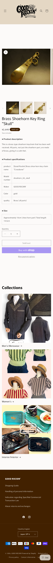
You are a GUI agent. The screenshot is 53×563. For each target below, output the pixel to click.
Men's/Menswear (10, 345)
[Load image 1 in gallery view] (12, 108)
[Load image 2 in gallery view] (26, 108)
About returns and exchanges (17, 506)
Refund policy (43, 553)
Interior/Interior (10, 457)
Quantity (5, 229)
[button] (5, 11)
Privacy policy (14, 557)
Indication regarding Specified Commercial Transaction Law (23, 499)
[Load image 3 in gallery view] (40, 108)
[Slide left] (3, 108)
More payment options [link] (26, 256)
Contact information (28, 557)
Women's (6, 401)
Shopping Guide (12, 485)
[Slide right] (50, 108)
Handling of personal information (19, 491)
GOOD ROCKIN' (16, 553)
